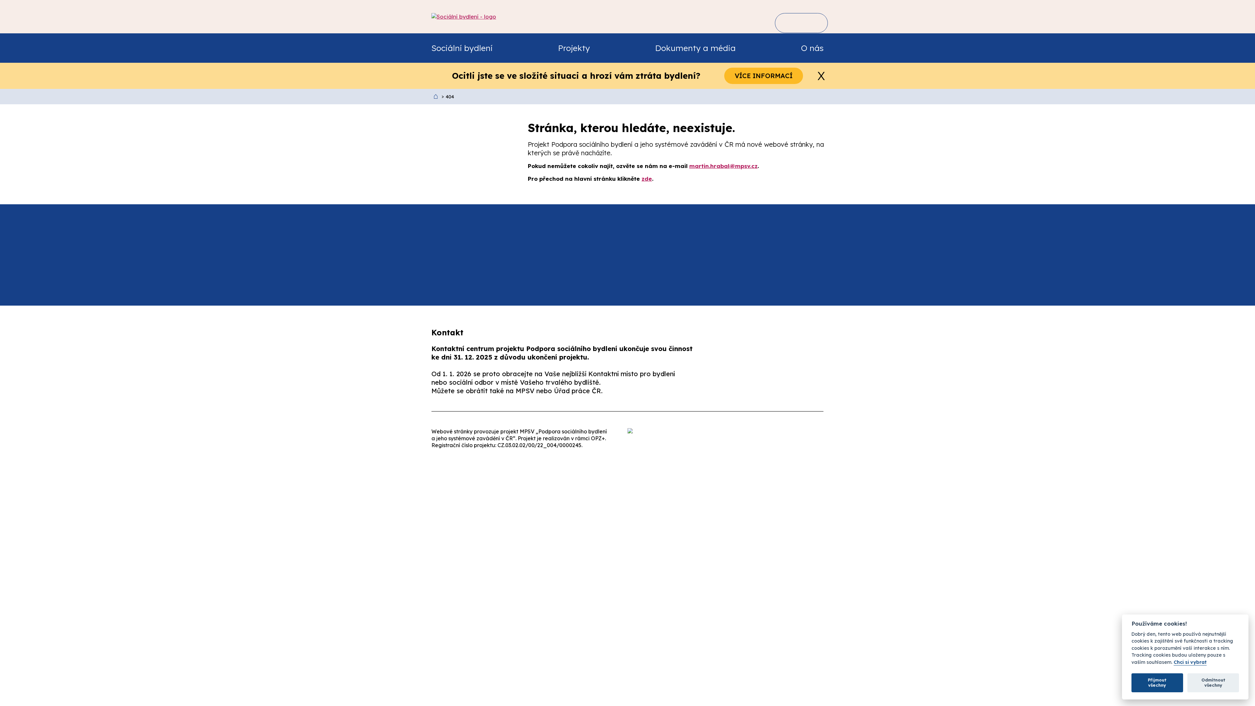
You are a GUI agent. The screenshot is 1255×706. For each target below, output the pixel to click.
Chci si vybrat (1190, 662)
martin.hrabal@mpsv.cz (723, 165)
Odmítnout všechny (1213, 682)
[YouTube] (830, 384)
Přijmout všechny (1157, 682)
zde (647, 178)
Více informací (764, 76)
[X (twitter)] (789, 384)
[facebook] (748, 384)
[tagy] (811, 22)
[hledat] (790, 22)
